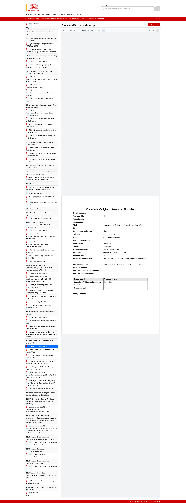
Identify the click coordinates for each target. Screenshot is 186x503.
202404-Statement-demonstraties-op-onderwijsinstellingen (40, 482)
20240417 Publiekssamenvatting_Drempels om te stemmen (39, 93)
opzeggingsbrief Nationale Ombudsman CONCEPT (41, 160)
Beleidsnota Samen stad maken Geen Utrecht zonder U (40, 328)
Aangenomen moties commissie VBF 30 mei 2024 (41, 204)
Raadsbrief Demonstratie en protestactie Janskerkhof (41, 468)
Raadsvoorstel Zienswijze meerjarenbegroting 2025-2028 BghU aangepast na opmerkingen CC (38, 279)
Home (37, 18)
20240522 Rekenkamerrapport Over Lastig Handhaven (40, 120)
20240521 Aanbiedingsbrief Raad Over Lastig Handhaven (41, 131)
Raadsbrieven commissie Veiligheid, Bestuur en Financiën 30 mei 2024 (40, 179)
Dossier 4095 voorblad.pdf (38, 230)
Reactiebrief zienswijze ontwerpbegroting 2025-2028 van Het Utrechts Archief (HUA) (38, 244)
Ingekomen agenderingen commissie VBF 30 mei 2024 (40, 45)
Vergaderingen (39, 14)
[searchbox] (128, 8)
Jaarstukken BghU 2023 (37, 302)
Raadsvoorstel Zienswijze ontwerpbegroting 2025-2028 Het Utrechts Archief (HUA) (40, 236)
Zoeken (103, 5)
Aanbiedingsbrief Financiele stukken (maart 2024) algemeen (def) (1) (40, 362)
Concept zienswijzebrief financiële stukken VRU (39, 357)
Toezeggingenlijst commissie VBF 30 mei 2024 (40, 198)
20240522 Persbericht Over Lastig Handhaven (39, 126)
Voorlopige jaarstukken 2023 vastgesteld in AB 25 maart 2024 (41, 368)
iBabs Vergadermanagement (139, 501)
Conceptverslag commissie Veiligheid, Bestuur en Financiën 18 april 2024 (40, 188)
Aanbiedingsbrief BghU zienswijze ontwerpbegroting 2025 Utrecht (39, 292)
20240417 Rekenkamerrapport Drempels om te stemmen (38, 86)
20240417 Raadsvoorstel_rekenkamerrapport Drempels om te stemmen (41, 79)
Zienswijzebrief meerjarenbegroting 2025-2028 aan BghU (39, 286)
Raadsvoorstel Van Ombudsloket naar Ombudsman (40, 149)
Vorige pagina (154, 25)
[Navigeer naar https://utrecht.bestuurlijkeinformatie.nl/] (34, 7)
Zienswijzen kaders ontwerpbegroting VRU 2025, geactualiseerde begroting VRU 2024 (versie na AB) (41, 383)
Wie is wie (61, 14)
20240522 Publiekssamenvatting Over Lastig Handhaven (40, 137)
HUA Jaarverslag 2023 (37, 261)
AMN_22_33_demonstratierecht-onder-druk (41, 494)
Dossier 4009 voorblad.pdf (38, 317)
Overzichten (50, 14)
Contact (78, 14)
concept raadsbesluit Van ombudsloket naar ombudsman (41, 155)
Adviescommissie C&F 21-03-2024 (41, 218)
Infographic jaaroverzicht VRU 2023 (41, 389)
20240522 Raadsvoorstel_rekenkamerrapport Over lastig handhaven (39, 113)
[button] (157, 8)
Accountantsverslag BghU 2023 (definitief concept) (38, 306)
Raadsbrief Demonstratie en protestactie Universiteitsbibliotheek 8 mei (41, 444)
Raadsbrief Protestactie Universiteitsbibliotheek (35, 456)
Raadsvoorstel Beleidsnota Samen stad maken (41, 322)
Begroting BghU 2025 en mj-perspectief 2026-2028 (41, 297)
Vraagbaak (70, 14)
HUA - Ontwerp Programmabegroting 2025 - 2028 (40, 257)
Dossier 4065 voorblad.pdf (38, 346)
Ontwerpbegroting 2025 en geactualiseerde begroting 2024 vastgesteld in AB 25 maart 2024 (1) (41, 375)
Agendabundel (34, 24)
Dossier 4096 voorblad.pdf (38, 273)
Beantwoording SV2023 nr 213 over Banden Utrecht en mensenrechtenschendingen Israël (40, 409)
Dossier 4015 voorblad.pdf (38, 61)
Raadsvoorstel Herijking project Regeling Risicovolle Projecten (38, 66)
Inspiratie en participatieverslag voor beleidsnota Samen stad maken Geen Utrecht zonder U (41, 334)
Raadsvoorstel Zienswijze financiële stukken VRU (40, 351)
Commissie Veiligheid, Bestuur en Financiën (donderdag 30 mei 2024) (68, 18)
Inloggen (156, 501)
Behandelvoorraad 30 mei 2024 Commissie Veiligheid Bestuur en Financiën (41, 51)
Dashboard (28, 14)
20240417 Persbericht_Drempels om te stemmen (41, 100)
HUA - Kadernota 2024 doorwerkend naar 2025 (40, 251)
